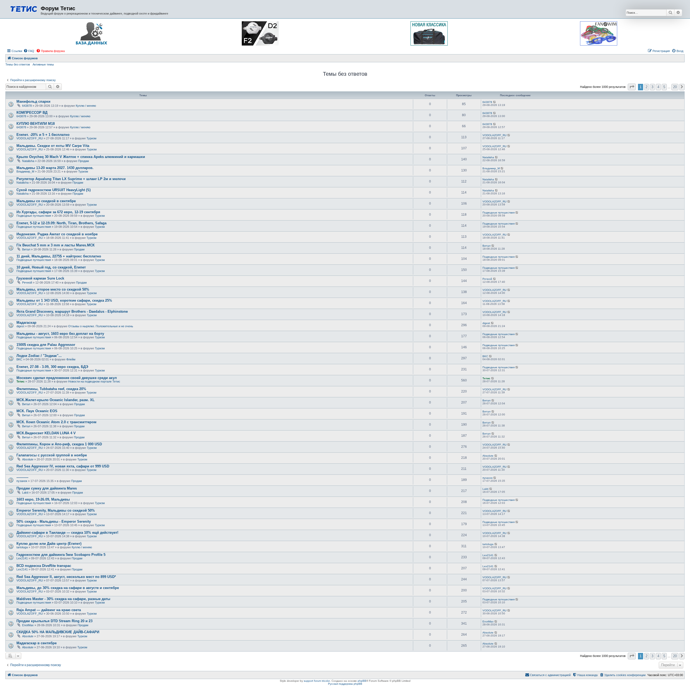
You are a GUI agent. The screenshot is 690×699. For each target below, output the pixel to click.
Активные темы (43, 64)
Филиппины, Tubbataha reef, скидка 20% (51, 389)
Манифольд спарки (33, 101)
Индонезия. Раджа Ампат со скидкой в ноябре (57, 234)
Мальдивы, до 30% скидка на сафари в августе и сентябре (67, 588)
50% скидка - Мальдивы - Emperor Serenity (53, 521)
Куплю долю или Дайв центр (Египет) (48, 544)
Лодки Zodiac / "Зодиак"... (39, 356)
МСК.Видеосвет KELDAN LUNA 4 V (46, 433)
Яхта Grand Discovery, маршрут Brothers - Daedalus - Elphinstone (72, 311)
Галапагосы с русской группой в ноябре (51, 455)
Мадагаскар (26, 323)
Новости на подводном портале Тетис (94, 381)
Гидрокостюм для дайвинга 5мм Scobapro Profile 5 (60, 555)
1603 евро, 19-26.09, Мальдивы (43, 499)
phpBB (362, 680)
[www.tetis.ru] (24, 8)
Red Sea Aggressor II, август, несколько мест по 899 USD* (66, 577)
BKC (19, 359)
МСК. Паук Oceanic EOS (36, 411)
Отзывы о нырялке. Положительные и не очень (100, 326)
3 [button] (652, 87)
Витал (26, 249)
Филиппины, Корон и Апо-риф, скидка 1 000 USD (59, 444)
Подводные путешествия (33, 215)
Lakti (25, 492)
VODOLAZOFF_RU (29, 138)
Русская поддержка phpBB (345, 683)
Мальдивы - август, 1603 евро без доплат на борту (60, 334)
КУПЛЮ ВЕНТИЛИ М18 (35, 124)
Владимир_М (25, 171)
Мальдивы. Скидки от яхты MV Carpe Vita (52, 146)
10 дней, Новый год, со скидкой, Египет (51, 267)
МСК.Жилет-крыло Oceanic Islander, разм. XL (55, 400)
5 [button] (664, 87)
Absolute (27, 459)
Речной (27, 282)
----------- (22, 477)
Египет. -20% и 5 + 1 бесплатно (43, 135)
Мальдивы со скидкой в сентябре (46, 201)
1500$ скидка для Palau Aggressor (45, 345)
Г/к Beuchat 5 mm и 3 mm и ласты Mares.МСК (55, 245)
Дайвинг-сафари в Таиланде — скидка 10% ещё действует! (67, 533)
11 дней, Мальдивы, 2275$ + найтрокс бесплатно (58, 256)
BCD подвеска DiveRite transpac (43, 566)
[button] (632, 87)
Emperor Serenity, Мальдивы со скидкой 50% (55, 510)
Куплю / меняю (86, 105)
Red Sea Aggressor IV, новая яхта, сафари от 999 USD (62, 466)
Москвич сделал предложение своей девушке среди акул (66, 378)
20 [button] (675, 87)
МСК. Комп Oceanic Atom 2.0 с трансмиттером (56, 422)
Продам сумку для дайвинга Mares (46, 488)
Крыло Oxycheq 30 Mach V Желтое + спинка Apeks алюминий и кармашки (80, 157)
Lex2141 (22, 558)
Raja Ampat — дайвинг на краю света (48, 610)
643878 (27, 105)
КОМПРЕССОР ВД (31, 113)
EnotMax (28, 625)
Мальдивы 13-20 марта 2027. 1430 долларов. (55, 168)
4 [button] (658, 87)
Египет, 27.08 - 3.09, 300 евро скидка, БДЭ (52, 367)
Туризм (91, 138)
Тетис (20, 381)
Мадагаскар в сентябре (36, 643)
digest (20, 326)
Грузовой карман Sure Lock (40, 278)
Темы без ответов (17, 64)
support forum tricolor (317, 680)
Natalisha (28, 161)
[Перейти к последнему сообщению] (494, 102)
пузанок (21, 481)
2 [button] (646, 87)
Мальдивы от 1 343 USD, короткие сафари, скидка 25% (64, 300)
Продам (83, 161)
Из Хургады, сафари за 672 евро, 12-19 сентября (58, 212)
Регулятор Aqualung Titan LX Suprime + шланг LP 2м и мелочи (71, 179)
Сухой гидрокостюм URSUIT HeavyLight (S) (53, 190)
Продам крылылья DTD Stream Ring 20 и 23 (54, 621)
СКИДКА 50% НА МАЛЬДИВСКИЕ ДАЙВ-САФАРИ (57, 632)
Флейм (70, 359)
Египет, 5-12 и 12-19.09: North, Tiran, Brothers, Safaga (61, 223)
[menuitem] (28, 51)
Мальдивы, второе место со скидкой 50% (52, 289)
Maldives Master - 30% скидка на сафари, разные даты (63, 599)
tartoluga (22, 547)
